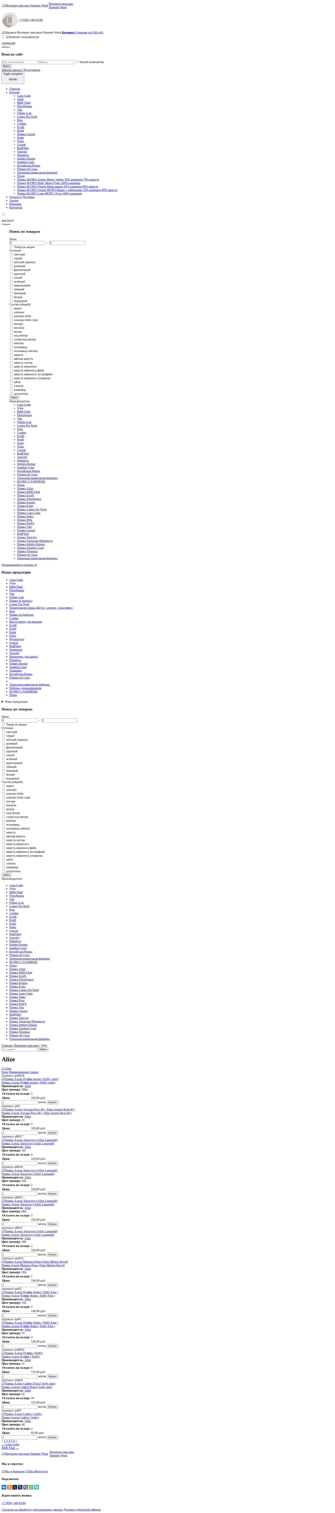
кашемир (20, 389)
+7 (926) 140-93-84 (14, 1503)
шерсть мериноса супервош (32, 378)
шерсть (18, 354)
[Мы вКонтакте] (36, 1471)
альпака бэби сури (26, 320)
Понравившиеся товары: (19, 565)
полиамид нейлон (26, 351)
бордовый (20, 301)
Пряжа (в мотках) (20, 600)
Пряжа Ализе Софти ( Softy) (20, 1417)
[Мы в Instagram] (13, 1471)
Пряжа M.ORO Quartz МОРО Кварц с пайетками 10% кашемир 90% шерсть (67, 190)
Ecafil (20, 127)
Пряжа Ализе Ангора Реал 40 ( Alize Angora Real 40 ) (37, 1113)
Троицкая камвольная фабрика (37, 172)
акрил (18, 308)
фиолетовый (22, 270)
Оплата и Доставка (22, 197)
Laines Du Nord (27, 116)
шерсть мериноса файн (29, 370)
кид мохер (21, 335)
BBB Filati (23, 102)
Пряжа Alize (25, 488)
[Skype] (36, 1487)
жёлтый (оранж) (24, 262)
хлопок (18, 386)
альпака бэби (22, 316)
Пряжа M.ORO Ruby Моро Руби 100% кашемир (48, 183)
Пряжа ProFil (25, 523)
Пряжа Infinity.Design (31, 544)
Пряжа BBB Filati (28, 492)
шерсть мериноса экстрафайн (33, 374)
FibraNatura (24, 106)
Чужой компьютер (91, 62)
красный (19, 273)
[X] (14, 1487)
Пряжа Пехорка (27, 551)
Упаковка (15, 670)
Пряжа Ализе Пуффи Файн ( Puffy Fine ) (28, 1295)
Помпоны (15, 649)
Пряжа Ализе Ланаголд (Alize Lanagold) (28, 1143)
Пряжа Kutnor (26, 502)
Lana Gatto (24, 95)
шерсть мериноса (25, 366)
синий (18, 277)
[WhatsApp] (31, 1487)
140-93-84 (30, 20)
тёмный (19, 289)
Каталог (14, 92)
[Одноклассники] (9, 1487)
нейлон (19, 343)
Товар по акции (24, 247)
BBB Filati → (10, 1448)
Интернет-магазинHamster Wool (61, 5)
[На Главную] (25, 5)
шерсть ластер (23, 362)
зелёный (19, 281)
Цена (5, 1072)
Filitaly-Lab (24, 113)
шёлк (17, 382)
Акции (13, 200)
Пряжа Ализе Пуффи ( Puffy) (21, 1356)
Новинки (15, 204)
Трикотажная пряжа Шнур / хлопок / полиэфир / (41, 607)
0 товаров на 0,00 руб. (83, 32)
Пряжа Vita (24, 527)
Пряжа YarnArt (26, 537)
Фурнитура (16, 639)
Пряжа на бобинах (21, 614)
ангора (18, 323)
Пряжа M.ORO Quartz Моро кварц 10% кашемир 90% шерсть (57, 186)
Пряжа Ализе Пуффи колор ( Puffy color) (28, 1082)
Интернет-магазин (26, 1045)
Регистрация (31, 70)
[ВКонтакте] (4, 1487)
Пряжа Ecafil (25, 495)
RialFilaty (23, 148)
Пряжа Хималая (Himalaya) (35, 540)
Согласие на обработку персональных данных (32, 1509)
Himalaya (23, 155)
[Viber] (25, 1487)
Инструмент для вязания (25, 621)
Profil (20, 130)
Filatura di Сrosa (27, 169)
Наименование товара (23, 1072)
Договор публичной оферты (82, 1509)
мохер (18, 331)
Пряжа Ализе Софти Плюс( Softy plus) (27, 1387)
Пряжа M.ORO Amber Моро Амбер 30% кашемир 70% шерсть (58, 179)
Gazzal (21, 144)
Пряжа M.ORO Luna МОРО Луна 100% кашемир (49, 193)
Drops (21, 176)
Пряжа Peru (24, 520)
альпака (19, 312)
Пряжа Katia (25, 506)
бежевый (20, 293)
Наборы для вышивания (25, 688)
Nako (20, 141)
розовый (19, 266)
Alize (20, 99)
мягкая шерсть (23, 358)
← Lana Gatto (10, 1444)
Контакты (15, 207)
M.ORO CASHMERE (31, 481)
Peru (20, 120)
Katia (20, 137)
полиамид (20, 347)
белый (18, 297)
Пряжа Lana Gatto (28, 513)
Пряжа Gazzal (26, 134)
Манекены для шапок (23, 656)
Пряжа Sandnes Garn (30, 547)
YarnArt (22, 151)
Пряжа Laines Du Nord (32, 509)
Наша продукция (16, 701)
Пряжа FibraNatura (29, 499)
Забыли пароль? (12, 70)
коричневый (22, 285)
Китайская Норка (28, 165)
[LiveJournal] (20, 1487)
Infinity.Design (26, 158)
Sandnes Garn (25, 162)
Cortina (21, 123)
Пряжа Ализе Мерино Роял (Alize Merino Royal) (33, 1265)
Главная (14, 88)
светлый (19, 254)
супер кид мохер (25, 339)
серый (18, 258)
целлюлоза (21, 393)
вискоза (19, 327)
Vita (19, 109)
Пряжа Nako (25, 516)
